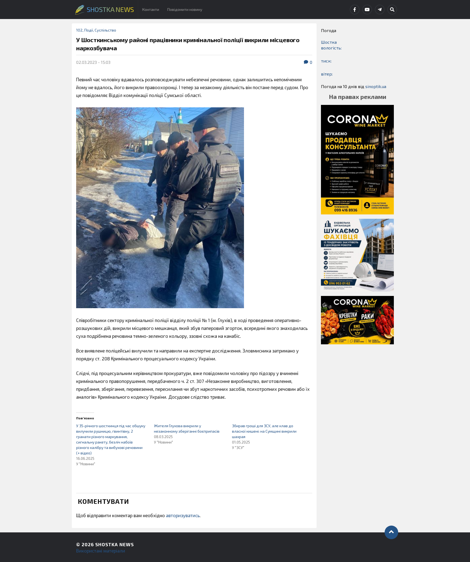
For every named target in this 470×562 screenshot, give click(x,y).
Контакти (150, 9)
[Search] (392, 9)
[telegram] (380, 9)
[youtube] (367, 9)
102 (79, 30)
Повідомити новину (184, 9)
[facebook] (355, 9)
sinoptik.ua (375, 86)
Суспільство (105, 30)
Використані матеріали (100, 550)
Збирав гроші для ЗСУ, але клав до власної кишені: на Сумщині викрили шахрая (264, 431)
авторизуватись (183, 515)
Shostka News (114, 544)
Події (88, 30)
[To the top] (391, 532)
